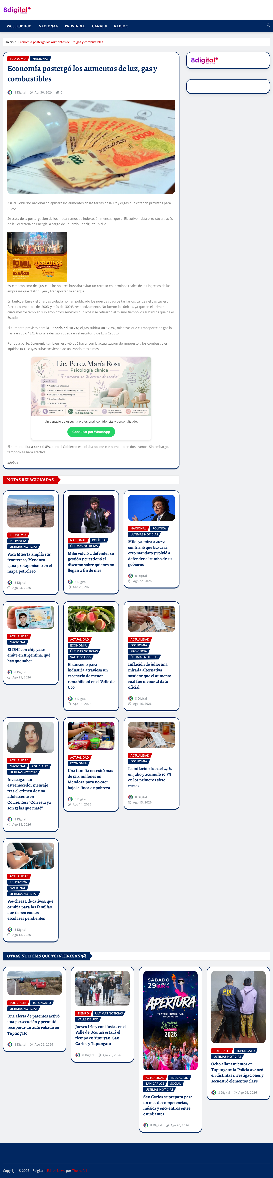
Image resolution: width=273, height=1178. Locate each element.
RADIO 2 (121, 26)
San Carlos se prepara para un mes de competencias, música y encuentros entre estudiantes (168, 1105)
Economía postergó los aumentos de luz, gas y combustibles (60, 42)
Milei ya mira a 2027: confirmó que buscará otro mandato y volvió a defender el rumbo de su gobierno (150, 553)
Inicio (10, 42)
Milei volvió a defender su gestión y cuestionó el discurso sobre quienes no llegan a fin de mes (91, 562)
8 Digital (20, 92)
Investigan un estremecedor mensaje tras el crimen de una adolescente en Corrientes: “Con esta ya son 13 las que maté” (29, 794)
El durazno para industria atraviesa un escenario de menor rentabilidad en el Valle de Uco (91, 675)
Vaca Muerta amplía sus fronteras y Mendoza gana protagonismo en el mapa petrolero (29, 562)
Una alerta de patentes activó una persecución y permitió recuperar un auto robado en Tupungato (33, 1024)
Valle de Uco (19, 26)
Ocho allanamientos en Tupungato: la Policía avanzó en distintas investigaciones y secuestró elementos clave (237, 1072)
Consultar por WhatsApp (91, 432)
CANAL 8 (99, 26)
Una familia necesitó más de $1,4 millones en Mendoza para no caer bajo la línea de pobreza (90, 779)
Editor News (56, 1170)
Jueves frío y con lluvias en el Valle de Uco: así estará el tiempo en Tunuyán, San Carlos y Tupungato (101, 1035)
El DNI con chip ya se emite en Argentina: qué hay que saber (28, 655)
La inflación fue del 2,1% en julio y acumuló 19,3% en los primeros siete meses (150, 777)
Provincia (75, 26)
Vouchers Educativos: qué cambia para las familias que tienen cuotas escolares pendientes (30, 909)
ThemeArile (80, 1170)
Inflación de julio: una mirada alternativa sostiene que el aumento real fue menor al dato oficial (149, 675)
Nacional (48, 26)
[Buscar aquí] (268, 25)
